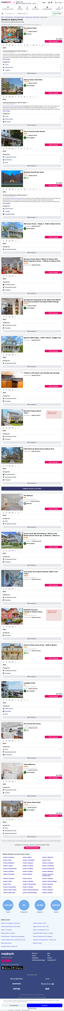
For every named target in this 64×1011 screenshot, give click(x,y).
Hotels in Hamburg (8, 857)
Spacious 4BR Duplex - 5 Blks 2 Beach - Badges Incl (42, 338)
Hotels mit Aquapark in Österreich (10, 923)
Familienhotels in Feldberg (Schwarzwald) (12, 936)
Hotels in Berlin (27, 857)
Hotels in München (47, 857)
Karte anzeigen (57, 13)
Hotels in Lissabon (28, 887)
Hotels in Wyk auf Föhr (9, 890)
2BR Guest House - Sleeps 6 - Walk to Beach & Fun (42, 224)
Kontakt (49, 958)
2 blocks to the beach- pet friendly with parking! (41, 373)
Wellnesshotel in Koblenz (8, 933)
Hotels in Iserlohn (47, 892)
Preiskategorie (9, 13)
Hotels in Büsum (27, 874)
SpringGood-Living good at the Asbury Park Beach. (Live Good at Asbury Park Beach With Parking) (42, 301)
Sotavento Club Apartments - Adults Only (44, 940)
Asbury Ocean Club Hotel (33, 80)
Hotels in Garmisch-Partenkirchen (48, 874)
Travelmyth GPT (51, 960)
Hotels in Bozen (27, 878)
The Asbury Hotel (30, 28)
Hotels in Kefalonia (47, 890)
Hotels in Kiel (7, 884)
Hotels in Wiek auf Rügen (49, 881)
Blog (48, 953)
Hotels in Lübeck (8, 866)
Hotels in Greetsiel (47, 884)
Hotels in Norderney (48, 866)
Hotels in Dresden (28, 868)
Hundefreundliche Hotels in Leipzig (43, 933)
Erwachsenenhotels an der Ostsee (10, 926)
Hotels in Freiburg (28, 866)
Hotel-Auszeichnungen (38, 960)
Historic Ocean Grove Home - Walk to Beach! (40, 645)
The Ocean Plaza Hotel (32, 802)
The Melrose (28, 496)
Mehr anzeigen (31, 73)
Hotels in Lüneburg (47, 863)
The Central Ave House (32, 724)
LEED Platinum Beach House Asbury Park (39, 449)
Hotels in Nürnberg (8, 874)
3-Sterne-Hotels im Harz (39, 923)
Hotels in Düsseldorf (28, 860)
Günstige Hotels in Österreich (9, 946)
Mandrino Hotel (37, 943)
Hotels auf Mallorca (8, 863)
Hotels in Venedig (28, 881)
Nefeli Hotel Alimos (6, 943)
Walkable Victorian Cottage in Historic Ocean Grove (33, 611)
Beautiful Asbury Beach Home (32, 412)
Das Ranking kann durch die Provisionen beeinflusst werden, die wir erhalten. (20, 24)
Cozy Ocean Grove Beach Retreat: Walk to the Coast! (41, 573)
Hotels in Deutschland (9, 887)
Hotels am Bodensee (48, 868)
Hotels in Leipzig (27, 871)
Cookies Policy (11, 1010)
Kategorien (35, 958)
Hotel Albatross (29, 764)
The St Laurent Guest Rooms (34, 131)
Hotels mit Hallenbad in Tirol (41, 930)
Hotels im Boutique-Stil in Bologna (42, 936)
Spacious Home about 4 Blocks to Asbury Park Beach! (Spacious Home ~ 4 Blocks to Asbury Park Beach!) (42, 260)
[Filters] (2, 13)
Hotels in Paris (46, 860)
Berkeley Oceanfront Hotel (34, 172)
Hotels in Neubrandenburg (30, 890)
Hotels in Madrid (47, 887)
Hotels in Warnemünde (9, 868)
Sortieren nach (22, 13)
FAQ (48, 955)
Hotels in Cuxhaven (6, 930)
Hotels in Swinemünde (29, 884)
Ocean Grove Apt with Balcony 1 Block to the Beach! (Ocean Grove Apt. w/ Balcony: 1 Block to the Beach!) (41, 534)
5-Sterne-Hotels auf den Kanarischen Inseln (13, 940)
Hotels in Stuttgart (8, 871)
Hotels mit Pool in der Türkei (41, 926)
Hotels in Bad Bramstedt (30, 892)
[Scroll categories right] (62, 8)
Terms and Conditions (26, 1010)
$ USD (43, 2)
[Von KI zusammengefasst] (14, 52)
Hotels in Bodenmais (9, 892)
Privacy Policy (17, 1010)
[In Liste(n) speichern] (21, 28)
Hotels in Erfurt (7, 881)
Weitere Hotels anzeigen (32, 847)
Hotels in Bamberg (47, 871)
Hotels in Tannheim (8, 878)
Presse (34, 955)
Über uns (34, 953)
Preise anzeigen (53, 41)
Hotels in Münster (28, 863)
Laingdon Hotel (29, 683)
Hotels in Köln (7, 860)
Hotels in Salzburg (47, 878)
